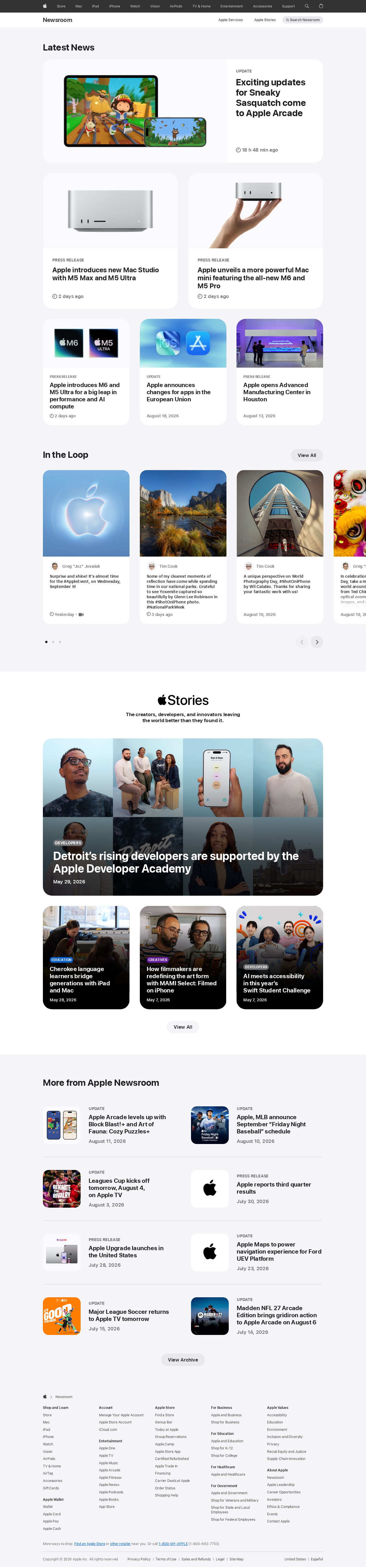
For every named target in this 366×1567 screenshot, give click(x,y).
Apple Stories (265, 20)
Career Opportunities (284, 1492)
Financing (162, 1473)
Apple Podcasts (111, 1492)
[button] (307, 6)
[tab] (46, 642)
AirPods (49, 1459)
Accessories (52, 1481)
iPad (46, 1430)
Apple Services (230, 20)
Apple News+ (109, 1485)
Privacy (273, 1444)
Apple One (107, 1448)
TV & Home (52, 1466)
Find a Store (164, 1415)
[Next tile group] (317, 642)
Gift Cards (51, 1488)
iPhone (48, 1437)
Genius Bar (163, 1422)
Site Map (236, 1559)
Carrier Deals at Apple (172, 1481)
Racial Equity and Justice (286, 1452)
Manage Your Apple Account (121, 1415)
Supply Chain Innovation (286, 1459)
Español (317, 1559)
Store (47, 1415)
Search (305, 20)
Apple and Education (227, 1441)
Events (272, 1514)
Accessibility (277, 1415)
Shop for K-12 (221, 1448)
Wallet (48, 1507)
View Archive (183, 1360)
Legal (220, 1559)
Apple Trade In (166, 1466)
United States (295, 1559)
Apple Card (52, 1514)
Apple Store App (167, 1452)
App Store (107, 1507)
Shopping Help (166, 1495)
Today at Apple (166, 1430)
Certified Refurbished (171, 1459)
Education (275, 1422)
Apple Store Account (115, 1422)
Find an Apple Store (89, 1544)
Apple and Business (226, 1415)
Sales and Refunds (196, 1559)
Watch (48, 1444)
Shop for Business (225, 1422)
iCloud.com (108, 1430)
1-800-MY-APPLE (173, 1544)
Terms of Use (166, 1559)
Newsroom (57, 20)
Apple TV (106, 1456)
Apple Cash (52, 1529)
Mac (46, 1422)
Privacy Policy (139, 1559)
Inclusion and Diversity (285, 1437)
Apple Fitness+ (110, 1478)
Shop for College (224, 1456)
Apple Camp (164, 1444)
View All (307, 455)
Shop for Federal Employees (233, 1520)
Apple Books (109, 1500)
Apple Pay (51, 1521)
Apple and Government (229, 1493)
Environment (277, 1430)
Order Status (165, 1488)
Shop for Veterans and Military (234, 1500)
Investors (274, 1500)
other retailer (120, 1544)
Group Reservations (170, 1437)
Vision (47, 1452)
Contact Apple (278, 1521)
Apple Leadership (281, 1485)
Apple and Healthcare (228, 1475)
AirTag (48, 1473)
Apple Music (108, 1463)
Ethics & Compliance (283, 1507)
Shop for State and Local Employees (230, 1510)
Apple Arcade (109, 1470)
